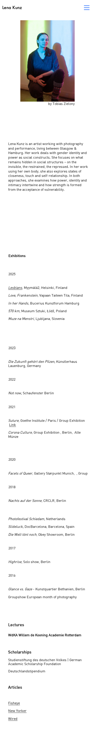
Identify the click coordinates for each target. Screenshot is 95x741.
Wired (12, 718)
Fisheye (14, 703)
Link (12, 424)
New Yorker (17, 710)
